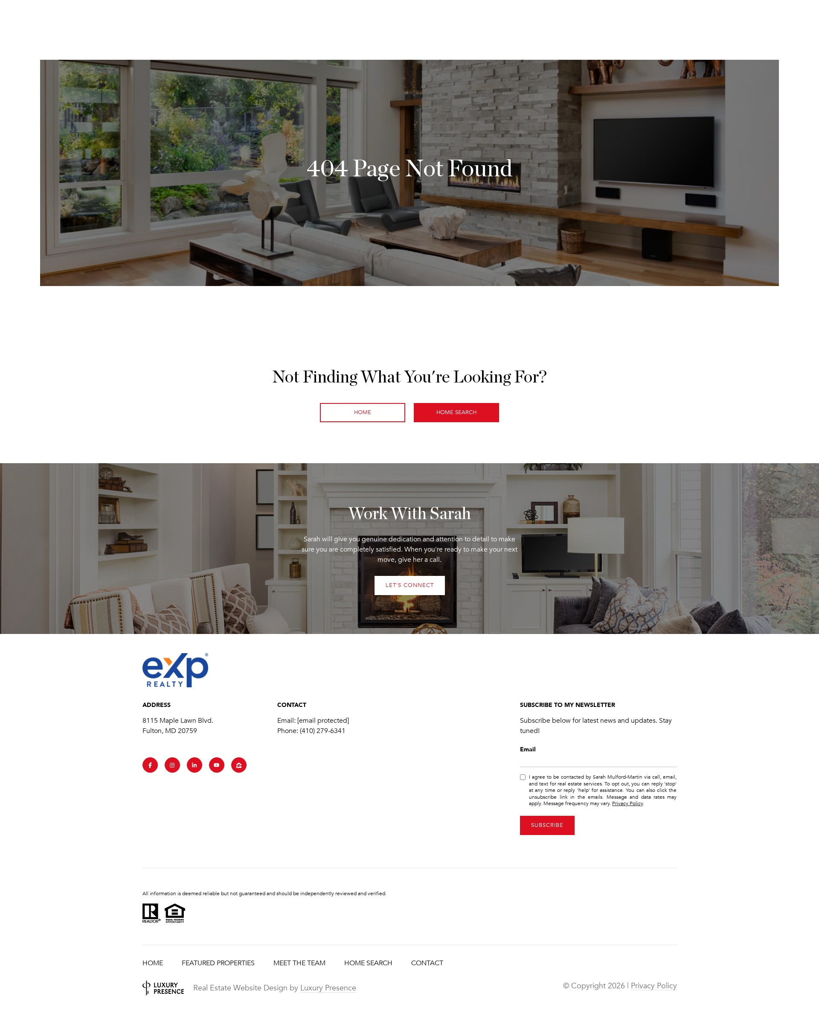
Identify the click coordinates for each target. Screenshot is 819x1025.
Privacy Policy (627, 803)
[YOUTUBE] (216, 765)
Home (152, 963)
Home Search (456, 412)
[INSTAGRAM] (172, 765)
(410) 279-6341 (323, 731)
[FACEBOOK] (150, 765)
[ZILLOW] (239, 765)
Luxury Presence (328, 988)
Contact (427, 963)
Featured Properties (218, 963)
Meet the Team (299, 963)
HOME (362, 412)
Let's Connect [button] (410, 585)
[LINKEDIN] (194, 765)
